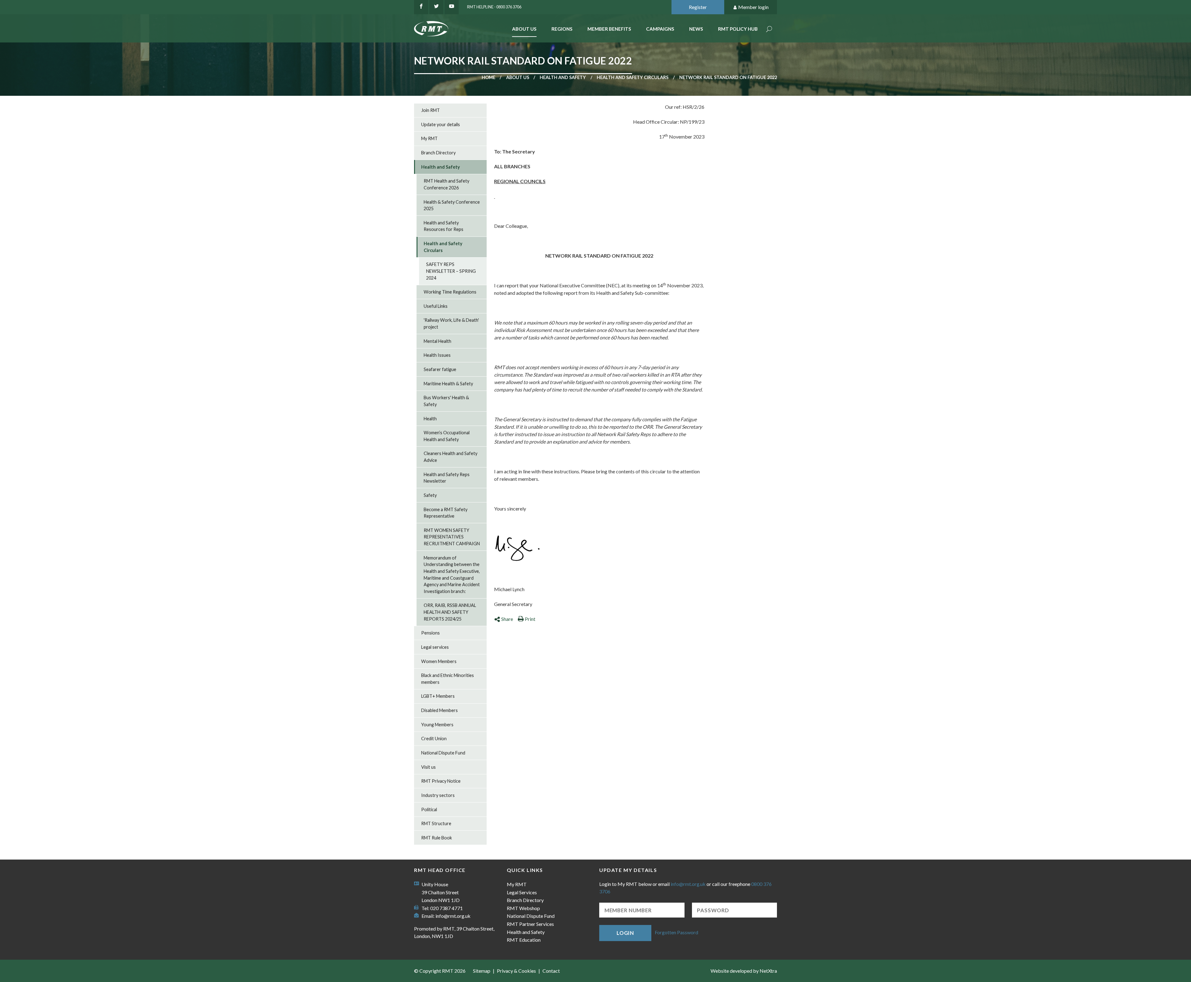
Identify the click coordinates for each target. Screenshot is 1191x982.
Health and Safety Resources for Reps (443, 226)
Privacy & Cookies (516, 971)
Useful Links (436, 306)
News (696, 29)
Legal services (435, 647)
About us (517, 77)
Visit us (428, 767)
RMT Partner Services (530, 924)
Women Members (439, 661)
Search (769, 29)
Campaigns (660, 29)
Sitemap (481, 971)
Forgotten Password (676, 932)
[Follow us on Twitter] (436, 7)
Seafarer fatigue (440, 369)
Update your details (440, 124)
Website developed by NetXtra (744, 971)
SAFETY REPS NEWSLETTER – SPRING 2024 (451, 271)
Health (430, 418)
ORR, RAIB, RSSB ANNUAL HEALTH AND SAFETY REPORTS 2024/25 (450, 612)
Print (530, 619)
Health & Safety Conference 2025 (452, 205)
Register (698, 7)
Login (625, 933)
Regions (562, 29)
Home (488, 77)
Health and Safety (563, 77)
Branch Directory (438, 152)
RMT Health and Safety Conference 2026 (446, 184)
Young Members (437, 724)
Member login (753, 7)
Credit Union (434, 738)
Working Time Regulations (450, 291)
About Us (524, 29)
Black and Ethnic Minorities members (447, 679)
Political (429, 809)
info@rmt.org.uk (453, 916)
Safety (430, 495)
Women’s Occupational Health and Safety (447, 436)
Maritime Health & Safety (448, 383)
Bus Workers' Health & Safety (446, 401)
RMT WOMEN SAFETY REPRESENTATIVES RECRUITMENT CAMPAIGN (452, 537)
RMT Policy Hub (738, 29)
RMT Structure (436, 823)
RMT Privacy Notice (441, 781)
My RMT (429, 138)
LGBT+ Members (438, 696)
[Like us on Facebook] (421, 7)
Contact (551, 971)
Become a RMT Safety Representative (445, 513)
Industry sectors (438, 795)
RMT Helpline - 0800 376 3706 (494, 6)
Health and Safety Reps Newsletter (447, 478)
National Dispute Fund (443, 752)
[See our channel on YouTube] (451, 7)
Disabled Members (439, 710)
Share (507, 619)
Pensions (430, 632)
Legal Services (522, 892)
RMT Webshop (523, 908)
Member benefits (609, 29)
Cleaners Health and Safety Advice (450, 457)
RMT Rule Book (436, 837)
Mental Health (437, 341)
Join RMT (430, 110)
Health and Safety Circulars (632, 77)
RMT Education (524, 940)
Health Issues (437, 355)
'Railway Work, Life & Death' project (451, 323)
